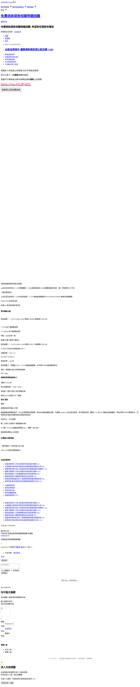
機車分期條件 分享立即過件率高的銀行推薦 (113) (22, 471)
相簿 (6, 36)
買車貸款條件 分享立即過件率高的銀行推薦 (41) (22, 464)
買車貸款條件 (10, 54)
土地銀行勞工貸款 (11, 64)
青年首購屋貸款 (10, 493)
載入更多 (4, 560)
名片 (6, 41)
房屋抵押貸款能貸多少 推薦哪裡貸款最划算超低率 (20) (24, 479)
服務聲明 (89, 658)
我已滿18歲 (5, 683)
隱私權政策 (81, 658)
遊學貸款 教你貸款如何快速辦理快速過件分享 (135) (23, 481)
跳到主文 (4, 22)
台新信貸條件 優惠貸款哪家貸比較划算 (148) (29, 49)
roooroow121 (5, 535)
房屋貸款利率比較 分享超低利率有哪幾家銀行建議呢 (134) (26, 469)
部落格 (7, 38)
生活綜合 (17, 32)
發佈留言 (4, 573)
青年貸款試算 (10, 59)
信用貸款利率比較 (11, 57)
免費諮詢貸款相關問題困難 (20, 16)
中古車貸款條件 (10, 62)
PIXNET (54, 658)
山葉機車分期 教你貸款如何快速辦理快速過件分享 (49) (24, 466)
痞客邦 (17, 547)
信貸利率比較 (10, 490)
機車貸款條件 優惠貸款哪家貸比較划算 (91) (20, 476)
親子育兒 (17, 553)
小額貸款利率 (10, 485)
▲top (3, 556)
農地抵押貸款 (10, 488)
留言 (22, 547)
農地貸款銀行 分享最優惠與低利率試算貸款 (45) (22, 474)
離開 (11, 683)
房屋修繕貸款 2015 (11, 495)
